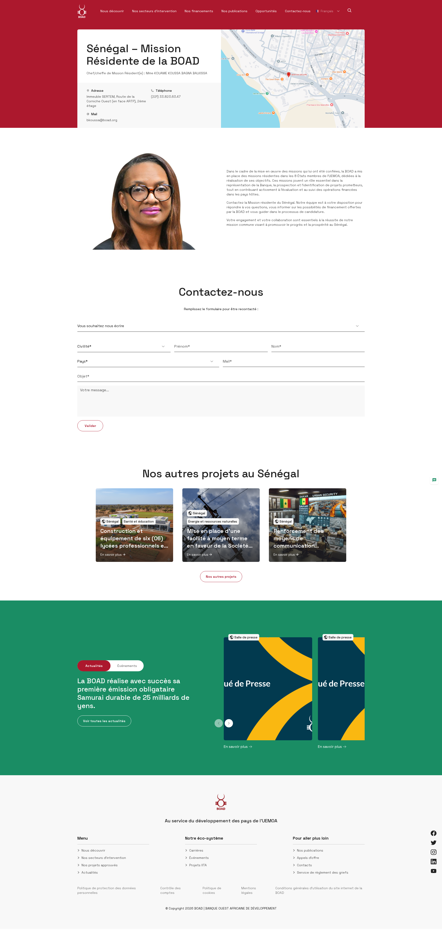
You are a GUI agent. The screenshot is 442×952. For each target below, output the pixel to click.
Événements (199, 858)
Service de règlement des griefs (322, 872)
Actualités (89, 872)
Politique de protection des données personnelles (106, 890)
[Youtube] (433, 871)
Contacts (304, 865)
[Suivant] (229, 723)
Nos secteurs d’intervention (103, 858)
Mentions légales (248, 890)
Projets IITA (198, 865)
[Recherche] (349, 10)
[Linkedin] (433, 861)
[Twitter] (433, 843)
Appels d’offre (308, 858)
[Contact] (434, 480)
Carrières (196, 850)
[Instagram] (433, 852)
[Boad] (82, 11)
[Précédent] (219, 723)
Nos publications (310, 850)
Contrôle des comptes (170, 890)
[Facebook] (433, 833)
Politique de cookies (212, 890)
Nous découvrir (93, 850)
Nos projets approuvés (99, 865)
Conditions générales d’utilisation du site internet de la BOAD (318, 890)
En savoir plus (111, 554)
